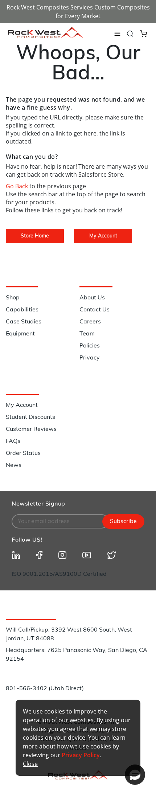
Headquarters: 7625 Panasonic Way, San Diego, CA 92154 (76, 655)
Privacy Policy (81, 755)
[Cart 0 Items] (143, 33)
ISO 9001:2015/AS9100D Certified (59, 574)
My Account (22, 405)
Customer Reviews (31, 429)
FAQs (13, 441)
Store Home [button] (35, 236)
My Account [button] (103, 236)
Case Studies (23, 322)
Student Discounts (30, 417)
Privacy (89, 358)
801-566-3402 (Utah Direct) (45, 689)
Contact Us (94, 310)
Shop (13, 298)
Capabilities (22, 310)
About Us (92, 298)
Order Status (23, 453)
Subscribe (123, 521)
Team (87, 334)
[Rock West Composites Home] (45, 36)
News (13, 465)
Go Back (17, 186)
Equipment (20, 334)
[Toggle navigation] (117, 34)
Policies (89, 346)
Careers (90, 322)
